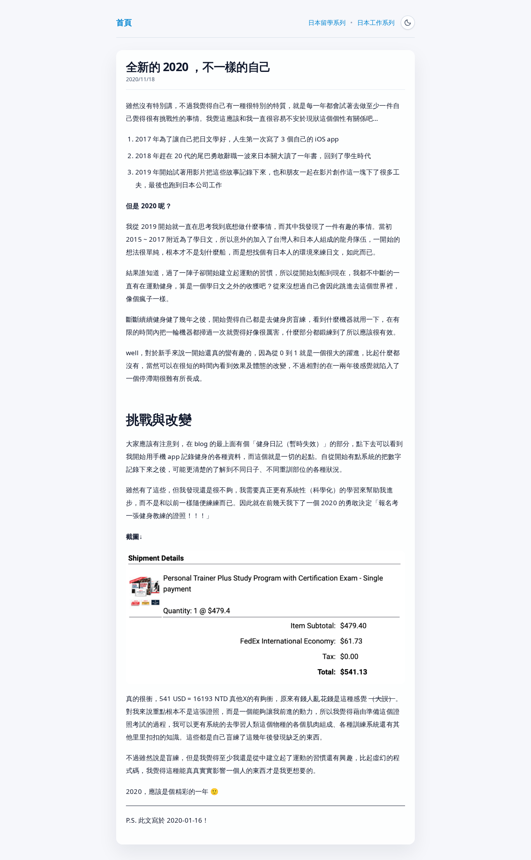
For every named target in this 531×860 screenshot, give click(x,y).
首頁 (123, 22)
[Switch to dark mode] (408, 23)
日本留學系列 (327, 22)
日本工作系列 (376, 22)
